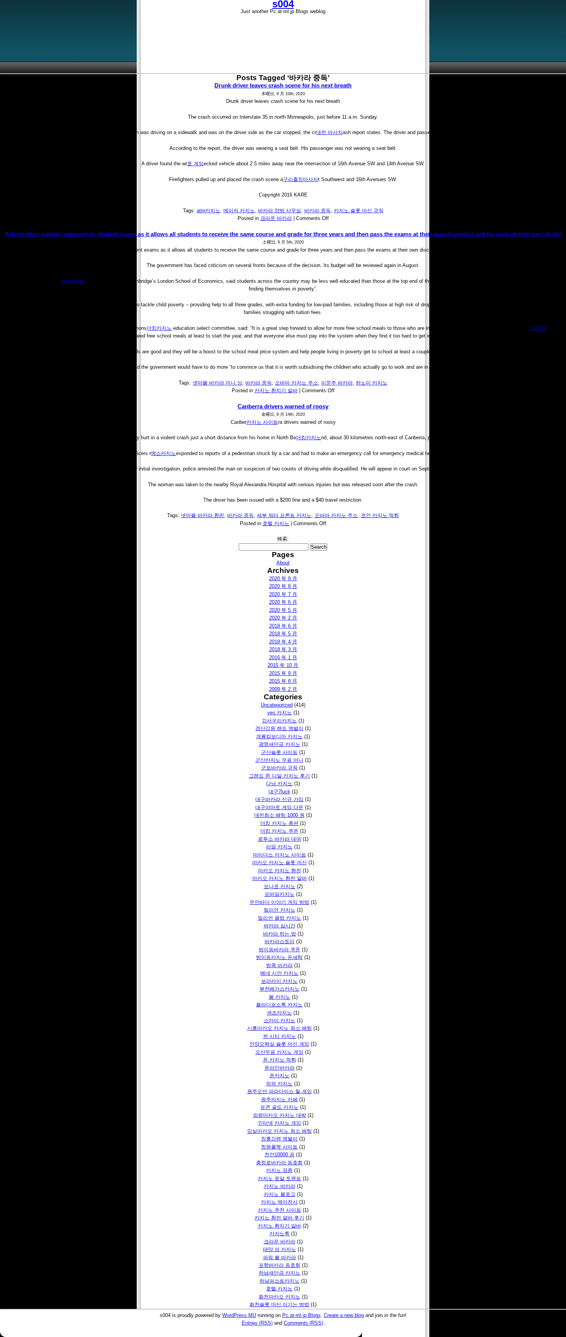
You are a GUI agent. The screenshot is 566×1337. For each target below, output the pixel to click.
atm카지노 (208, 210)
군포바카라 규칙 (279, 768)
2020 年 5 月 (283, 610)
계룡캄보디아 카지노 (279, 736)
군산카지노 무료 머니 (279, 760)
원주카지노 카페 (279, 1099)
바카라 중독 (317, 210)
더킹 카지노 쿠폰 (279, 831)
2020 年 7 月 (283, 594)
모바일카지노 (280, 894)
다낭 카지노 (279, 783)
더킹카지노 (159, 328)
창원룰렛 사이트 (279, 1147)
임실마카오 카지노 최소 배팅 (279, 1131)
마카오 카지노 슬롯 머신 (279, 862)
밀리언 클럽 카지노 (279, 918)
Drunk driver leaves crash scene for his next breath (283, 85)
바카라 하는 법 (279, 934)
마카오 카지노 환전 (279, 870)
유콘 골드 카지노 (279, 1107)
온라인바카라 (280, 1068)
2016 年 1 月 (283, 657)
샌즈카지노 (279, 1013)
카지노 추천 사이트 (279, 1210)
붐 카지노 (279, 997)
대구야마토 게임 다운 (279, 807)
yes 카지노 (279, 713)
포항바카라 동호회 (279, 1265)
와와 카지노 (279, 1084)
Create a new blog (344, 1315)
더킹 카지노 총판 (279, 823)
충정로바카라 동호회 (279, 1163)
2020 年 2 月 (283, 618)
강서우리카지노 (279, 721)
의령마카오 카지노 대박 (279, 1115)
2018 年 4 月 (283, 642)
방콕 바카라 (279, 965)
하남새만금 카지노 (279, 1273)
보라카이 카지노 (279, 981)
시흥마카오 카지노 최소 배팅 (279, 1028)
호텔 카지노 (276, 523)
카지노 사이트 (262, 422)
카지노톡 (280, 1233)
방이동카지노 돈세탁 (279, 957)
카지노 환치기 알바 (276, 390)
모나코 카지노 (279, 886)
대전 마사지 (329, 132)
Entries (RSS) (257, 1323)
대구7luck (279, 791)
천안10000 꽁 (280, 1154)
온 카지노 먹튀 (279, 1060)
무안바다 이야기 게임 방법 (279, 902)
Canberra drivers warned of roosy (283, 406)
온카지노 (280, 1075)
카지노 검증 (279, 1170)
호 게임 (195, 163)
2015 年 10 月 (283, 665)
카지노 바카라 (279, 1186)
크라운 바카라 (276, 218)
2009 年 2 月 (283, 689)
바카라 (538, 328)
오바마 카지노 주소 (296, 383)
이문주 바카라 (337, 383)
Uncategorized (277, 705)
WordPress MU (239, 1315)
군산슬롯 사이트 (279, 752)
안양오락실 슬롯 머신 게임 (279, 1044)
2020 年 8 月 (283, 586)
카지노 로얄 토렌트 (279, 1178)
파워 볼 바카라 (279, 1257)
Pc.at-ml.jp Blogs (301, 1315)
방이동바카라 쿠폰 (279, 949)
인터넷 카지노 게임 (279, 1123)
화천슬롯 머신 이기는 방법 (279, 1304)
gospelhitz (73, 281)
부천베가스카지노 (280, 989)
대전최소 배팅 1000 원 (279, 815)
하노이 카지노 (371, 383)
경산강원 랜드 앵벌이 (279, 728)
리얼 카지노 (279, 847)
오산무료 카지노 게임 (279, 1052)
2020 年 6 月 (283, 602)
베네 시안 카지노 (279, 973)
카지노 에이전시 (279, 1202)
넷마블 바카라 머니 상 (217, 383)
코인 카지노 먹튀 (380, 515)
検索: (283, 539)
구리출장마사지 (300, 179)
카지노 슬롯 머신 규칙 (358, 210)
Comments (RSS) (303, 1323)
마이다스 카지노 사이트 (279, 855)
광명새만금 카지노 (279, 744)
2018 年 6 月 (283, 626)
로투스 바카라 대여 (279, 839)
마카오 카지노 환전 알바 (279, 878)
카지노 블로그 (279, 1194)
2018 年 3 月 (283, 649)
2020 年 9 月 (283, 578)
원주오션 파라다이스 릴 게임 (279, 1091)
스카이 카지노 (279, 1020)
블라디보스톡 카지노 (279, 1005)
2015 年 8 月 (283, 681)
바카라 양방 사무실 (279, 210)
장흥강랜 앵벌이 (279, 1139)
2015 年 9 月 (283, 673)
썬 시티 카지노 (279, 1036)
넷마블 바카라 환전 (202, 515)
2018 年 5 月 (283, 634)
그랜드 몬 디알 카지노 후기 (279, 776)
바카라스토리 (280, 941)
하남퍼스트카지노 (280, 1281)
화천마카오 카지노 (279, 1297)
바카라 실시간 (279, 926)
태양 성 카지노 (279, 1249)
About (283, 563)
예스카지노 (163, 453)
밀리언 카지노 (279, 910)
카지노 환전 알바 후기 (279, 1218)
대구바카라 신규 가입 (279, 799)
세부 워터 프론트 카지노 (284, 515)
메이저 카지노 (239, 210)
